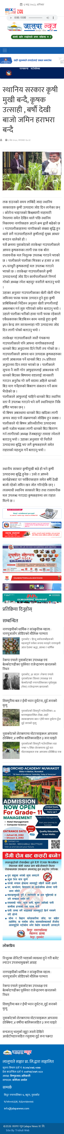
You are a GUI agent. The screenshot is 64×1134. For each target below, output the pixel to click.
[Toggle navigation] (5, 50)
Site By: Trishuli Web (17, 1130)
